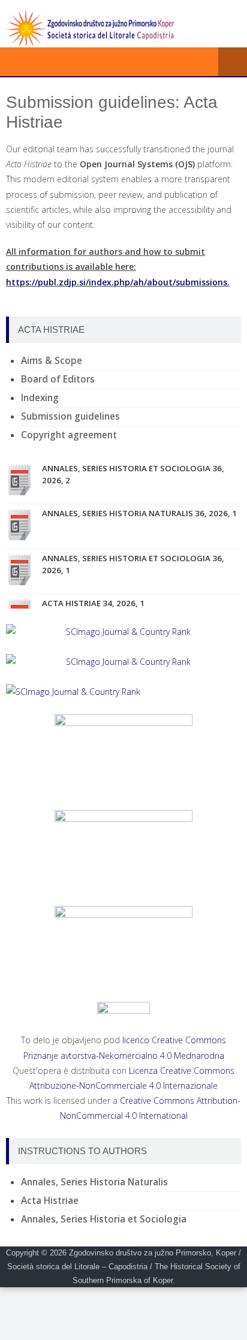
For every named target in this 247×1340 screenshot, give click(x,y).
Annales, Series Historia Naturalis (94, 1182)
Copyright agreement (69, 435)
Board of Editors (58, 379)
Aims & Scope (51, 360)
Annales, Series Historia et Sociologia (103, 1219)
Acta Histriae (50, 1200)
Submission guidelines (70, 416)
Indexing (40, 398)
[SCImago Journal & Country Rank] (123, 631)
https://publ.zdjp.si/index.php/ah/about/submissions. (118, 282)
